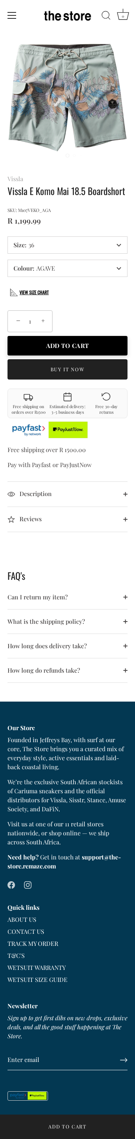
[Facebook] (11, 884)
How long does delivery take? (47, 646)
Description (35, 494)
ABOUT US (22, 919)
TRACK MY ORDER (33, 943)
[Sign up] (124, 1060)
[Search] (106, 16)
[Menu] (12, 15)
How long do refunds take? (44, 670)
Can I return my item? (38, 597)
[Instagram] (28, 884)
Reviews (30, 519)
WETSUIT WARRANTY (37, 967)
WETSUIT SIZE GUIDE (38, 979)
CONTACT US (26, 931)
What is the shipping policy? (46, 621)
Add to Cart (67, 1126)
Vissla (15, 179)
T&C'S (16, 955)
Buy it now (68, 369)
